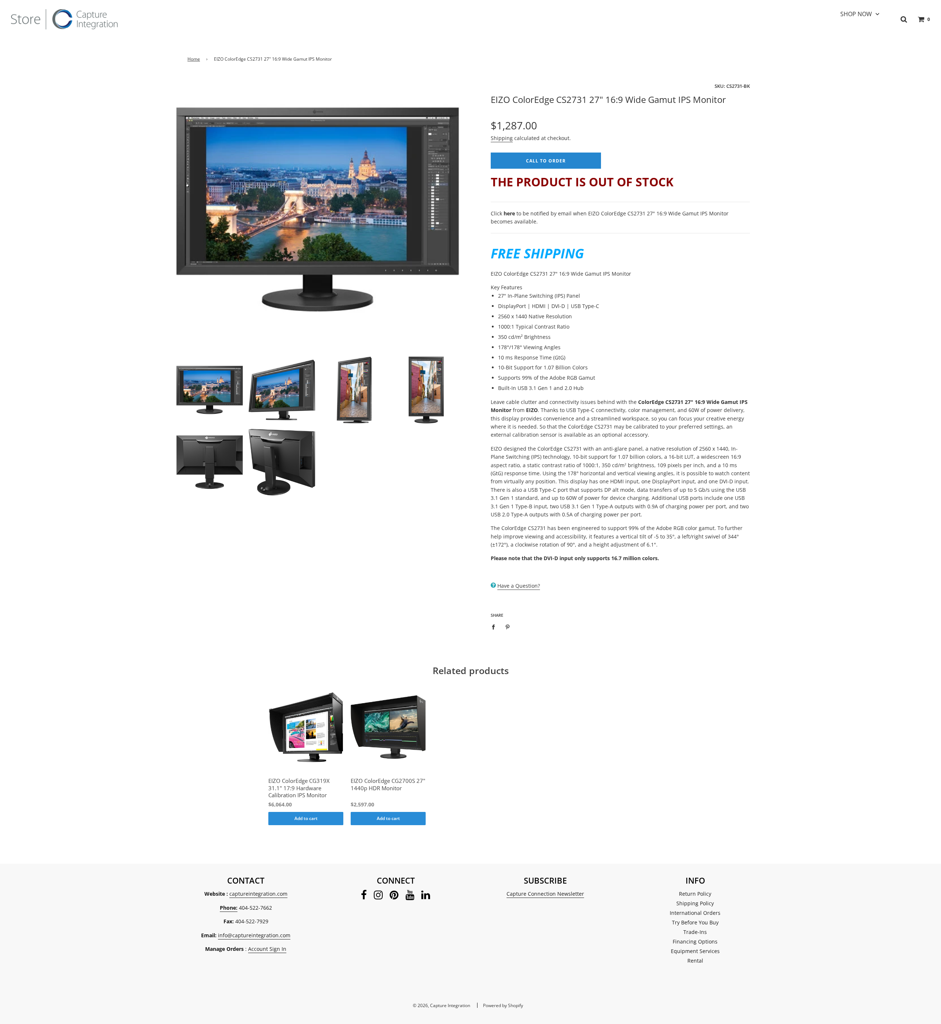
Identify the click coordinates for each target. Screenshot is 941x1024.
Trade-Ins (695, 931)
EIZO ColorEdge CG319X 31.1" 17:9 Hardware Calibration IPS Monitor (299, 788)
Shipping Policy (695, 903)
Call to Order (546, 161)
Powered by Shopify (503, 1005)
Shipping (502, 138)
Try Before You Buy (695, 922)
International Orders (695, 912)
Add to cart (306, 818)
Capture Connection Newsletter (545, 893)
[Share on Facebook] (495, 626)
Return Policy (695, 893)
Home (193, 59)
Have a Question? (518, 585)
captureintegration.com (258, 893)
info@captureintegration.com (254, 935)
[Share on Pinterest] (507, 626)
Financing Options (695, 941)
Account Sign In (267, 948)
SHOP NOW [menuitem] (856, 14)
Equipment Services (695, 951)
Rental (695, 960)
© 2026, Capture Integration (441, 1005)
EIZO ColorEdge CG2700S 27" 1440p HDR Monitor (388, 784)
